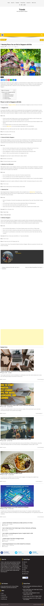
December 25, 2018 (10, 46)
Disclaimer (17, 2)
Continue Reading (40, 379)
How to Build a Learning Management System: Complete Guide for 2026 (16, 439)
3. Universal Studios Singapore (9, 94)
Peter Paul (10, 440)
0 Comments (4, 379)
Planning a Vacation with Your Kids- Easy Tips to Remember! (10, 268)
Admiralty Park (32, 192)
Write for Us (34, 2)
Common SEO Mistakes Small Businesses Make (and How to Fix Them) (15, 371)
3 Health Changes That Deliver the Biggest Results (11, 473)
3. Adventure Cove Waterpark (8, 96)
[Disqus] (22, 285)
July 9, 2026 (4, 406)
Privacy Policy (23, 2)
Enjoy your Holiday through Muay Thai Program (33, 267)
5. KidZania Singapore (7, 98)
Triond (42, 604)
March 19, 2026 (4, 474)
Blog (24, 564)
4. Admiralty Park (6, 97)
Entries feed (3, 595)
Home (9, 2)
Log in (2, 593)
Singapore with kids (12, 104)
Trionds (22, 9)
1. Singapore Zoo (6, 93)
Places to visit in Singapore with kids (8, 92)
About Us (12, 2)
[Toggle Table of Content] (13, 91)
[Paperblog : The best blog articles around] (25, 578)
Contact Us (28, 2)
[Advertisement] (22, 25)
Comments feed (4, 597)
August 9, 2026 (4, 372)
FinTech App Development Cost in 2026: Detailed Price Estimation (14, 507)
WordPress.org (4, 599)
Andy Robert (10, 406)
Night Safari (9, 126)
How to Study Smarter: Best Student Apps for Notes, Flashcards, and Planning (17, 405)
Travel (2, 77)
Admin (17, 46)
